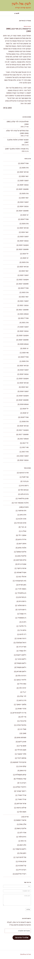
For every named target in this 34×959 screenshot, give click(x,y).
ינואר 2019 (25, 387)
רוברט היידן (22, 870)
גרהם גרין (23, 630)
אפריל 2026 (24, 163)
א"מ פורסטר (22, 510)
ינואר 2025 (25, 198)
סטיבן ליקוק (22, 742)
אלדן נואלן (22, 824)
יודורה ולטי (22, 688)
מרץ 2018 (25, 421)
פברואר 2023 (24, 267)
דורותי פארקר (21, 638)
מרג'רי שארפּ (22, 709)
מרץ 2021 (25, 322)
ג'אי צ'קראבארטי (20, 581)
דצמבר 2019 (24, 370)
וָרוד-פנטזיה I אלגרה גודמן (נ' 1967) (17, 149)
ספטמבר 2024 (24, 211)
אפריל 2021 (24, 318)
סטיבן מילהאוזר (23, 498)
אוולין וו (23, 531)
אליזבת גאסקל (21, 552)
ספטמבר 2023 (24, 249)
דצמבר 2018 (24, 391)
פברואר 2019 (24, 383)
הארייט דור (22, 647)
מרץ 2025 (25, 193)
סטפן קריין (22, 746)
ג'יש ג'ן (24, 622)
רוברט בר (23, 783)
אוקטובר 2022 (24, 279)
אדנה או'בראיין (21, 523)
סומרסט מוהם (21, 737)
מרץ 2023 (25, 262)
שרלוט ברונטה (21, 808)
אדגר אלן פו (22, 519)
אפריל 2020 (24, 357)
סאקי (24, 733)
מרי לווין (23, 717)
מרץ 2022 (25, 292)
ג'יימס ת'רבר (22, 609)
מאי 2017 (25, 447)
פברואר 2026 (24, 172)
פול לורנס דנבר (21, 857)
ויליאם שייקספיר (20, 849)
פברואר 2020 (24, 365)
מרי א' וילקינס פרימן (19, 713)
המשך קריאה (7, 108)
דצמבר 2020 (24, 327)
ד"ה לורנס (23, 634)
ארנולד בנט (22, 576)
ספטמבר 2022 (24, 284)
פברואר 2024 (24, 228)
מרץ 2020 (25, 361)
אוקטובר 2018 (24, 396)
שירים (27, 817)
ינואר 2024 (25, 232)
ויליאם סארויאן (21, 671)
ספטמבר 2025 (24, 189)
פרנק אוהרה (22, 861)
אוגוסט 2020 (24, 344)
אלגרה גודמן (22, 548)
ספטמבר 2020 (24, 340)
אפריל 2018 (24, 417)
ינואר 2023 (25, 271)
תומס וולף (22, 812)
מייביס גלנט (24, 494)
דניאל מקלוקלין (21, 643)
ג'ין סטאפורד (22, 618)
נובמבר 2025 (24, 185)
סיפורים (26, 507)
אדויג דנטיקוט (24, 473)
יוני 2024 (26, 215)
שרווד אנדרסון (21, 803)
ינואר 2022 (25, 297)
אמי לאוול (25, 477)
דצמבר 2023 (24, 236)
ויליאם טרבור (21, 659)
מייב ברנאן (22, 700)
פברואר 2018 (24, 426)
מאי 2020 (25, 353)
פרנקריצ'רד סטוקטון (19, 762)
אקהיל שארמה (21, 572)
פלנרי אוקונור (21, 754)
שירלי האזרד (22, 795)
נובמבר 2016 (24, 460)
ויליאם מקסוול (21, 663)
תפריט (16, 13)
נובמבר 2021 (24, 305)
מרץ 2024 (25, 223)
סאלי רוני (23, 729)
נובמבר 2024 (24, 206)
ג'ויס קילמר (22, 837)
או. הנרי (23, 527)
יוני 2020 (26, 348)
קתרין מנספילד (21, 779)
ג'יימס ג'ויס (25, 485)
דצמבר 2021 (24, 301)
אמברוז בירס (22, 564)
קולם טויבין (22, 766)
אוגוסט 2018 (24, 404)
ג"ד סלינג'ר (22, 626)
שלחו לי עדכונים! (21, 937)
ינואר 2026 (25, 176)
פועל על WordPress (25, 954)
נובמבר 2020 (24, 331)
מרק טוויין (23, 721)
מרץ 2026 (25, 168)
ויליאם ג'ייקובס (21, 655)
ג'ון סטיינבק (22, 597)
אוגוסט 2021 (24, 314)
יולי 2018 (25, 409)
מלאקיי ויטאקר (21, 704)
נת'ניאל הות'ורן (21, 725)
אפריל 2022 (24, 288)
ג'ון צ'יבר (26, 481)
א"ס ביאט (23, 515)
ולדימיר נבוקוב (21, 680)
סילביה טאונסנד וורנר (21, 503)
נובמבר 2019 (24, 374)
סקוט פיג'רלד (21, 750)
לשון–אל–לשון (21, 4)
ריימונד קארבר (21, 791)
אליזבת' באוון (21, 556)
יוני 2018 (26, 413)
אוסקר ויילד (22, 535)
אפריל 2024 (24, 219)
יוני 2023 (26, 258)
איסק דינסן (22, 543)
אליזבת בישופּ (21, 828)
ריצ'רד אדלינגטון (20, 874)
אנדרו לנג (23, 832)
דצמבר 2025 (24, 180)
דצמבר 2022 (24, 275)
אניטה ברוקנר (21, 568)
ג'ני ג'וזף (23, 841)
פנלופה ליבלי (21, 758)
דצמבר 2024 (24, 202)
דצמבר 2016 (24, 456)
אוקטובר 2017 (24, 430)
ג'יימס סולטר (22, 605)
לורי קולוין (23, 696)
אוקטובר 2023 (24, 245)
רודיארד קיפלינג (20, 787)
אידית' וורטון (22, 539)
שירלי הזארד (22, 799)
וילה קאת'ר (22, 651)
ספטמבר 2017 (24, 434)
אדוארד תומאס (21, 820)
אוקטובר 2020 (24, 335)
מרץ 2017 (25, 452)
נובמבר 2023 (24, 241)
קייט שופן (23, 770)
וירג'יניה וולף (22, 676)
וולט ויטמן (23, 845)
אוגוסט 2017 (24, 439)
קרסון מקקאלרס (20, 775)
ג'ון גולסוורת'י (21, 593)
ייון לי (24, 692)
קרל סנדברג (22, 865)
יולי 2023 (25, 254)
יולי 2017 (25, 443)
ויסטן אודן (23, 853)
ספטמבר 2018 (24, 400)
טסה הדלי (23, 684)
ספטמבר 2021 (24, 310)
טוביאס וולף (24, 490)
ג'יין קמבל (23, 614)
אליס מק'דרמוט (21, 560)
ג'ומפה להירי (22, 589)
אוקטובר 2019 (24, 378)
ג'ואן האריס (22, 585)
